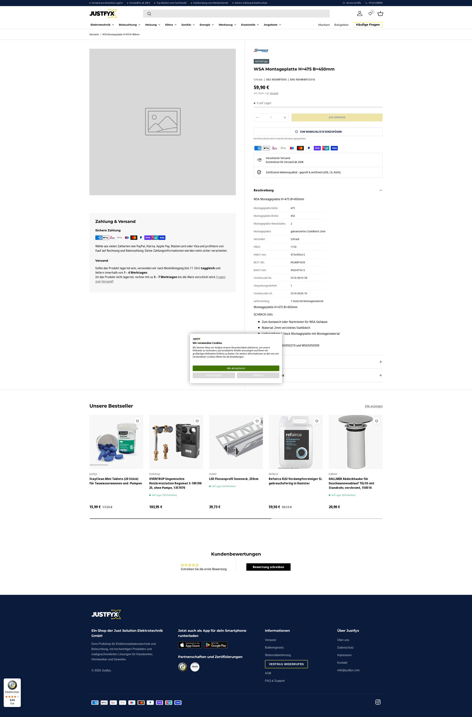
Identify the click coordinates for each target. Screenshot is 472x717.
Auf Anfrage (337, 117)
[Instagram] (378, 702)
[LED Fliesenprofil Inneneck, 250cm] (236, 442)
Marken (324, 25)
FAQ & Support (275, 680)
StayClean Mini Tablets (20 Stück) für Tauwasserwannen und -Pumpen (115, 481)
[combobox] (236, 14)
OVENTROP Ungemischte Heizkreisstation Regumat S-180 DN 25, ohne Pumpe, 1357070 (175, 483)
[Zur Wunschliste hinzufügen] (137, 421)
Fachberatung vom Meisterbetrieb (210, 2)
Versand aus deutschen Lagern (107, 2)
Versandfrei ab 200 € (139, 2)
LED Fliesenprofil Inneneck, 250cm (233, 479)
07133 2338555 (376, 2)
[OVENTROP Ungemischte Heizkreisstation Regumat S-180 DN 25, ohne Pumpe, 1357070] (176, 442)
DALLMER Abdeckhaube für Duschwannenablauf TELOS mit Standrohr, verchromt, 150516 (351, 483)
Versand (274, 93)
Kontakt (342, 662)
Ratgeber (341, 25)
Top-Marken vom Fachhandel (172, 2)
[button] (380, 13)
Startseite (94, 34)
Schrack (258, 79)
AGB (268, 673)
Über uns (343, 640)
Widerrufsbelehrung (278, 655)
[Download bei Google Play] (216, 644)
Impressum (344, 655)
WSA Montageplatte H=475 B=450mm (121, 34)
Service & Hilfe (353, 2)
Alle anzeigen (374, 406)
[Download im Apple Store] (190, 644)
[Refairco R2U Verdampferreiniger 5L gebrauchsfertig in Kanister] (296, 442)
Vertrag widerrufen (286, 664)
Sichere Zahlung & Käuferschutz (251, 2)
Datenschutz (345, 647)
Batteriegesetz (274, 647)
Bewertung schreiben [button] (268, 567)
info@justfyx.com (348, 670)
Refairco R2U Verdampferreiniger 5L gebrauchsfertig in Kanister (295, 481)
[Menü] (18, 680)
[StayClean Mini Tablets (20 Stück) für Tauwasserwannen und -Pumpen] (116, 442)
